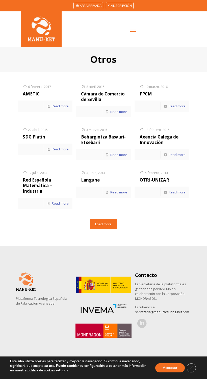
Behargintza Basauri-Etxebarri (103, 139)
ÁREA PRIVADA (90, 5)
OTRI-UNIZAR (154, 180)
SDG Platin (34, 137)
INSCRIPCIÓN (122, 5)
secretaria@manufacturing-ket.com (162, 312)
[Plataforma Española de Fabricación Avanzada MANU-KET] (41, 29)
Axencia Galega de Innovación (159, 139)
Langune (90, 180)
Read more (60, 106)
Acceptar (170, 367)
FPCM (146, 94)
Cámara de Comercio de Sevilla (103, 96)
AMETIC (31, 94)
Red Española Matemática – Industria (37, 185)
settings (62, 370)
